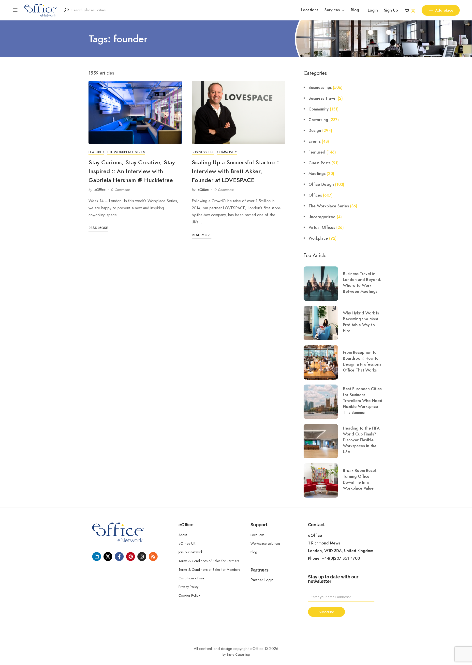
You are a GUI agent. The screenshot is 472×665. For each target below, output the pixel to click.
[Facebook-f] (119, 556)
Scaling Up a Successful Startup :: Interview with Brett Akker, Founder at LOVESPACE (236, 171)
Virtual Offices (322, 227)
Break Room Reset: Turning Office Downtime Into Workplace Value (360, 479)
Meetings (317, 173)
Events (315, 141)
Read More (98, 228)
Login (373, 10)
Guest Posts (319, 163)
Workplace (318, 238)
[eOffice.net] (40, 10)
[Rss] (153, 556)
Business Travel (323, 98)
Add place (444, 10)
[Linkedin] (96, 556)
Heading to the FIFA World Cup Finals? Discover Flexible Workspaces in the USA (361, 440)
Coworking (318, 120)
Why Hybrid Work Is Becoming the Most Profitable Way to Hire (361, 322)
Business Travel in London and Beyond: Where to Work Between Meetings (362, 282)
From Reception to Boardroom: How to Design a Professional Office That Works (363, 361)
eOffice (99, 189)
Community (227, 152)
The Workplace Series (126, 152)
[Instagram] (141, 556)
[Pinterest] (130, 556)
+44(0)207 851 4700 (341, 558)
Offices (315, 195)
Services (332, 10)
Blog (355, 10)
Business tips (203, 152)
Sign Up (391, 10)
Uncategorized (322, 217)
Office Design (321, 184)
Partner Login (262, 580)
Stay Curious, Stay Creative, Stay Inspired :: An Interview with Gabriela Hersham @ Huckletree (131, 171)
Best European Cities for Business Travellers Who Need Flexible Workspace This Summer (362, 400)
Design (315, 130)
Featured (96, 152)
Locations (309, 10)
